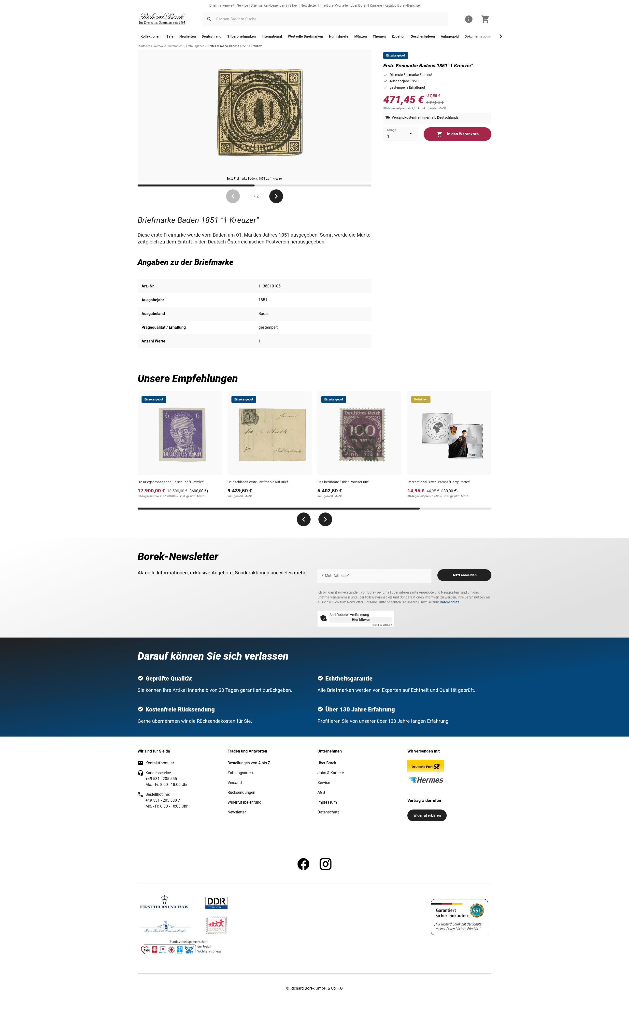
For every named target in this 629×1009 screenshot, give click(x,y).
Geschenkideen (423, 36)
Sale (169, 36)
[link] (162, 19)
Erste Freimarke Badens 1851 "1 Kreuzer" (235, 46)
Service (242, 5)
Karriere (376, 5)
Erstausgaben (195, 46)
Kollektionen (150, 36)
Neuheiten (187, 36)
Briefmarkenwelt (221, 5)
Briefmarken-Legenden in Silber (274, 5)
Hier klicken (361, 620)
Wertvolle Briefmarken (305, 36)
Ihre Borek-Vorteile (334, 5)
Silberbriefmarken (241, 36)
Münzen (360, 36)
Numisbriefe (338, 36)
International (272, 36)
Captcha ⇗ (382, 625)
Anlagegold (450, 36)
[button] (209, 19)
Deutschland (211, 36)
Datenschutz (449, 602)
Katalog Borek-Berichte (402, 5)
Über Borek (358, 5)
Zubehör (398, 36)
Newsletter (308, 5)
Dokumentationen (479, 36)
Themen (379, 36)
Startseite (144, 46)
